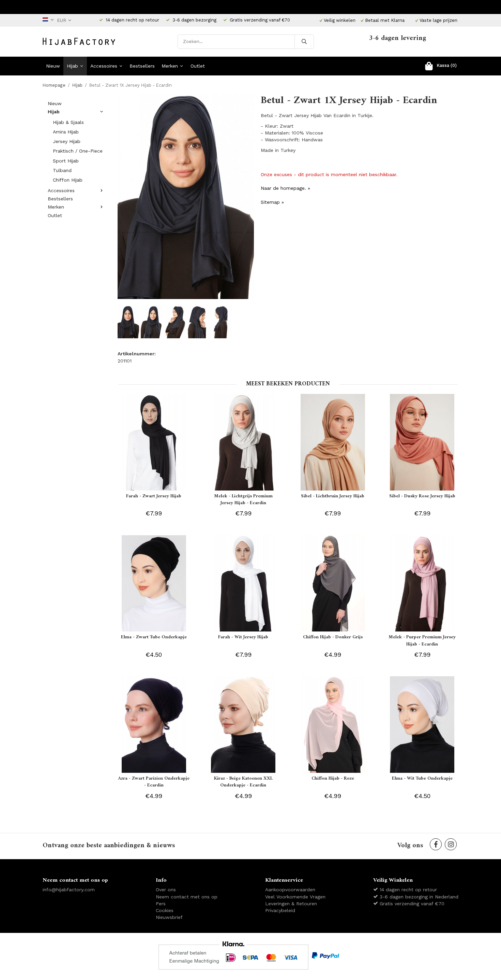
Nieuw (53, 66)
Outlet (198, 66)
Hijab (72, 66)
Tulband (62, 170)
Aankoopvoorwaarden (290, 889)
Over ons (166, 889)
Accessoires (103, 66)
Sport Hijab (66, 161)
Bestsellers (142, 66)
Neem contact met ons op (186, 896)
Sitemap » (272, 202)
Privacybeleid (280, 910)
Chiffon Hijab (67, 180)
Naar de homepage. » (285, 188)
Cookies (164, 910)
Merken (170, 66)
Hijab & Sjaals (68, 122)
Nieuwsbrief (169, 917)
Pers (161, 903)
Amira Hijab (66, 131)
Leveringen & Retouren (291, 903)
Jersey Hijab (66, 141)
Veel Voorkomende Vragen (295, 896)
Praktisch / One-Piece (78, 151)
